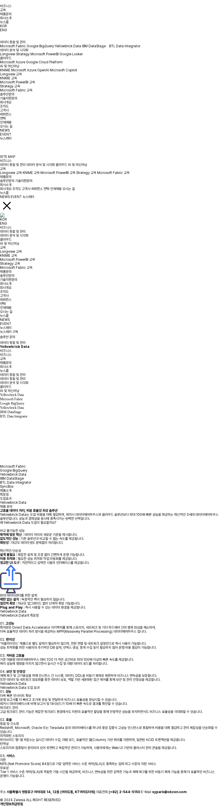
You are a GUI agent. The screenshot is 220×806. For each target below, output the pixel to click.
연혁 (3, 118)
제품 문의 (6, 507)
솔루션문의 (7, 94)
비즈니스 (5, 6)
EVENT (5, 134)
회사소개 (5, 18)
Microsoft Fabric (13, 46)
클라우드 (5, 58)
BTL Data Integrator (124, 46)
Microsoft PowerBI (44, 54)
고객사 (4, 110)
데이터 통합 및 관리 (12, 42)
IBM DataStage (95, 46)
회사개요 (5, 102)
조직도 (4, 106)
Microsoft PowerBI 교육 (17, 82)
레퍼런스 (5, 114)
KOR (3, 26)
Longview (7, 54)
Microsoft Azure (12, 62)
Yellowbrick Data (68, 46)
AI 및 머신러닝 (9, 66)
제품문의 (5, 14)
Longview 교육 (11, 74)
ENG (3, 30)
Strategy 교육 (10, 86)
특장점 (4, 495)
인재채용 (5, 122)
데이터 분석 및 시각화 (14, 50)
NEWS (5, 130)
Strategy (23, 54)
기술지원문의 (8, 98)
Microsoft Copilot (63, 70)
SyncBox (6, 487)
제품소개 (5, 491)
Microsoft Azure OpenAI (30, 70)
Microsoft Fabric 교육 (16, 90)
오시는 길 (6, 126)
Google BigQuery (40, 46)
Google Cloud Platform (44, 62)
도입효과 (5, 499)
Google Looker (71, 54)
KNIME (5, 70)
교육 (3, 10)
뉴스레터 (5, 138)
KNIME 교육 (8, 78)
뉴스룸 (4, 22)
